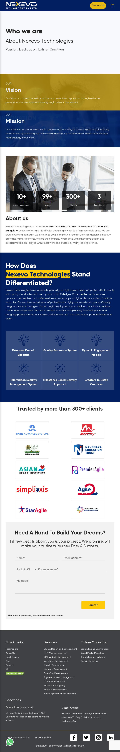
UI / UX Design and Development (60, 649)
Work (8, 669)
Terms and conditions (18, 738)
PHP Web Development (55, 653)
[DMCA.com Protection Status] (15, 673)
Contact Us (98, 5)
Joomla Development (54, 665)
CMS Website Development (57, 657)
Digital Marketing (89, 661)
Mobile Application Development (60, 694)
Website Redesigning (54, 685)
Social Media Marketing (92, 653)
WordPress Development (56, 661)
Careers (9, 665)
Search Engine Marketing (93, 657)
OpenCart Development (56, 673)
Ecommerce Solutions (54, 681)
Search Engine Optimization (95, 649)
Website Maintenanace (55, 690)
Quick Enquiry (12, 657)
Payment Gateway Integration (59, 677)
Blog (8, 661)
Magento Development (55, 669)
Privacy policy (43, 738)
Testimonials (12, 649)
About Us (10, 653)
